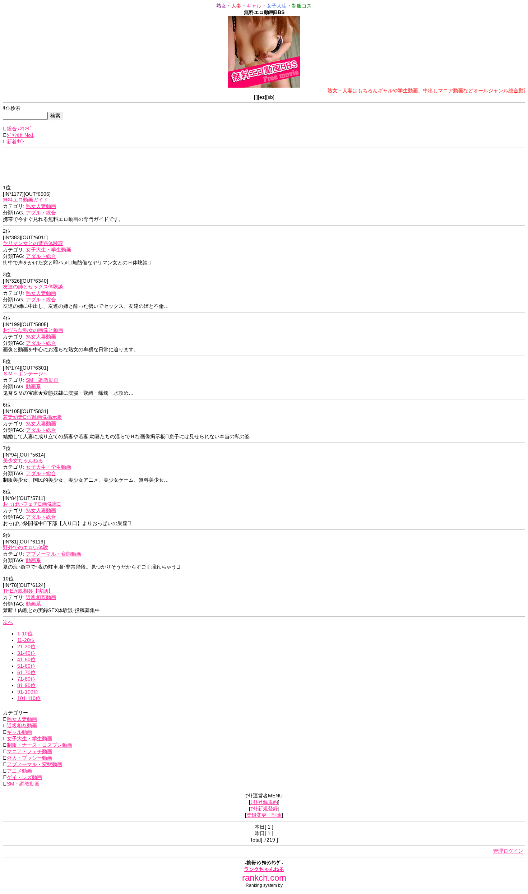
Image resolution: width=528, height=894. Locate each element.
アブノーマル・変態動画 (53, 554)
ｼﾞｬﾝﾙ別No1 (20, 135)
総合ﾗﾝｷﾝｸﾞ (19, 128)
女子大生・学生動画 (48, 250)
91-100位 (27, 692)
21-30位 (26, 646)
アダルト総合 (41, 213)
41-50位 (26, 659)
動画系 (33, 386)
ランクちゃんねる (264, 869)
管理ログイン (508, 851)
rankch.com (264, 878)
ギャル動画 (19, 732)
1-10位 (25, 633)
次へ (8, 622)
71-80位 (26, 679)
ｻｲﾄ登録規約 (264, 802)
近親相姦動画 (41, 597)
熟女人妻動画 (41, 206)
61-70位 (26, 672)
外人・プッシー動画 (29, 758)
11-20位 (26, 640)
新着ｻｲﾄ (15, 141)
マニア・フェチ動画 (29, 751)
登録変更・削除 (264, 815)
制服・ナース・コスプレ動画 (39, 745)
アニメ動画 (19, 771)
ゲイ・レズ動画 (24, 777)
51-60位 (26, 666)
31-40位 (26, 653)
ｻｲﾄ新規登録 (264, 808)
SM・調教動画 (42, 380)
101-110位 (29, 698)
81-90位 (26, 685)
